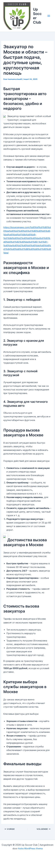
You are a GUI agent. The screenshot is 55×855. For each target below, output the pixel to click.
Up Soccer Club (37, 15)
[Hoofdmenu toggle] (49, 16)
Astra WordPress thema (30, 848)
